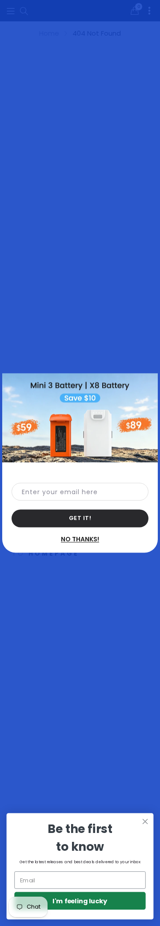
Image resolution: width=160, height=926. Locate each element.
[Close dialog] (145, 821)
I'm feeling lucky (79, 901)
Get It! (80, 518)
